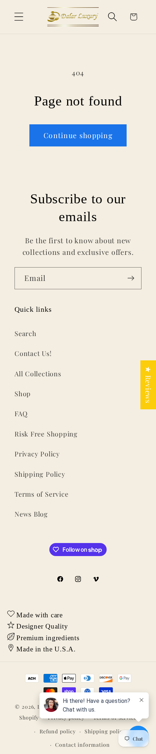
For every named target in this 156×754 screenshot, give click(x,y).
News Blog (31, 513)
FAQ (21, 413)
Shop (23, 393)
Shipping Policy (40, 473)
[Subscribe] (130, 278)
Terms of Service (41, 493)
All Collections (38, 373)
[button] (18, 17)
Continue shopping (78, 135)
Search (26, 333)
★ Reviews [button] (148, 384)
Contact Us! (33, 353)
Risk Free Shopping (46, 433)
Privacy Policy (37, 453)
